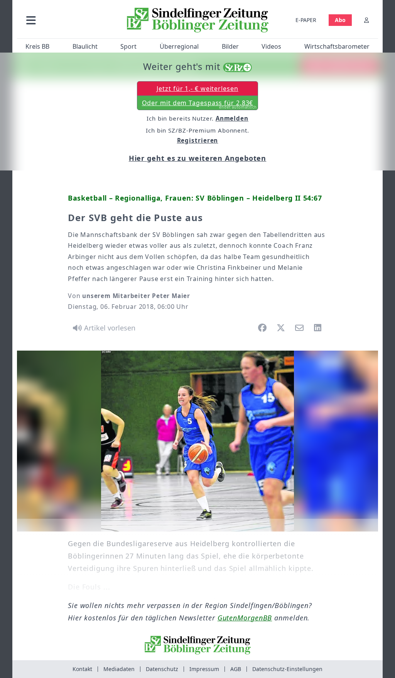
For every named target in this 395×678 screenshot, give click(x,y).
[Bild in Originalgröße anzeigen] (197, 441)
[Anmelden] (366, 20)
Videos (271, 46)
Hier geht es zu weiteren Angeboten (198, 158)
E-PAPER (305, 20)
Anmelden (232, 118)
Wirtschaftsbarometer (337, 46)
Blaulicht (85, 46)
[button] (69, 20)
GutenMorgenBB (245, 617)
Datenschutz (162, 669)
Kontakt (82, 669)
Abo (340, 20)
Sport (128, 46)
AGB (235, 669)
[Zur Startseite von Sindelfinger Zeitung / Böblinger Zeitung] (197, 20)
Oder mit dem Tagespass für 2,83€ (199, 104)
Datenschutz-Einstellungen (287, 669)
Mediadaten (119, 669)
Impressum (204, 669)
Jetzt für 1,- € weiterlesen (197, 88)
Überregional (179, 46)
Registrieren (197, 140)
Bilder (230, 46)
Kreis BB (37, 46)
